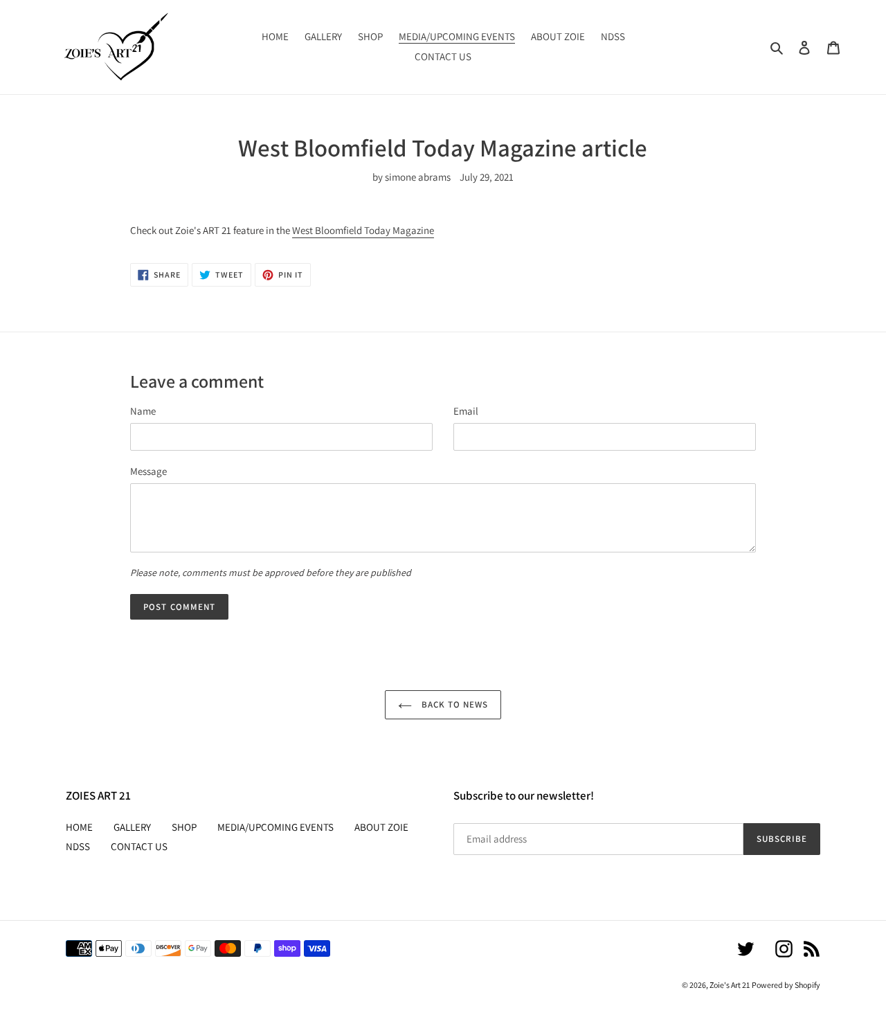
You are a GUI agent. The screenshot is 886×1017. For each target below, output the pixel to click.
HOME (79, 827)
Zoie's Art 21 (729, 985)
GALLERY (132, 827)
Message (148, 471)
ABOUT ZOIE (381, 827)
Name (143, 410)
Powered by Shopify (786, 985)
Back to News (454, 704)
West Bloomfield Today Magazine (363, 230)
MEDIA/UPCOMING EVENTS (275, 827)
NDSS (78, 846)
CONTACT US (139, 846)
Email (465, 410)
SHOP (184, 827)
